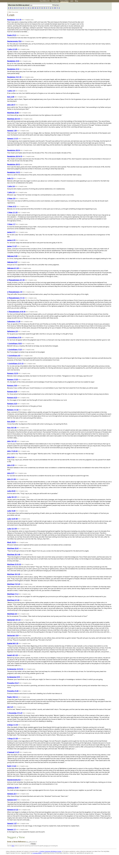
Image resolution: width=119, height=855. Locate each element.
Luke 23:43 (11, 491)
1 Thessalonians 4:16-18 (16, 312)
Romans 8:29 (12, 391)
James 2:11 (11, 232)
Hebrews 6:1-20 (13, 268)
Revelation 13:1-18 (14, 77)
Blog (76, 1)
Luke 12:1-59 (12, 529)
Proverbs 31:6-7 (13, 683)
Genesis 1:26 (12, 130)
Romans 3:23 (12, 404)
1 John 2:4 (11, 192)
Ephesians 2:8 (12, 331)
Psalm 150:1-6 (12, 697)
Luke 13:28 (11, 511)
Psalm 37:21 (11, 35)
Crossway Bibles (37, 853)
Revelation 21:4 (13, 69)
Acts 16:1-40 (11, 427)
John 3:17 (10, 473)
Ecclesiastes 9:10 (13, 677)
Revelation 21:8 (13, 61)
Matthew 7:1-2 (12, 594)
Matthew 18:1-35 (13, 574)
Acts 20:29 (11, 421)
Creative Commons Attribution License (50, 851)
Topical (64, 1)
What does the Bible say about (19, 5)
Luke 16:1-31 (12, 497)
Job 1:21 (10, 707)
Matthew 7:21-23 (13, 584)
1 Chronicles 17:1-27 (14, 713)
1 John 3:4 (11, 186)
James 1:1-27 (12, 246)
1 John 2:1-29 (12, 49)
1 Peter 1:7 (11, 224)
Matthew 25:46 (13, 113)
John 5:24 (10, 457)
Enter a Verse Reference (22, 841)
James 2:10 (11, 240)
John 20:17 (11, 105)
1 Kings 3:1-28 (12, 738)
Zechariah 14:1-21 (14, 620)
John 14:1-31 (12, 441)
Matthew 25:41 (13, 548)
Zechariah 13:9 (12, 635)
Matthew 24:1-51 (13, 119)
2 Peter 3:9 (11, 198)
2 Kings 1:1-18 (12, 725)
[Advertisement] (101, 16)
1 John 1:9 (11, 91)
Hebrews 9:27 (12, 262)
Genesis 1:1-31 (12, 138)
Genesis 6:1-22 (12, 810)
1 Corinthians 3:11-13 (15, 363)
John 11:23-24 (12, 451)
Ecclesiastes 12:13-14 (15, 669)
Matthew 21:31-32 (14, 564)
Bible (13, 846)
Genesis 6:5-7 (12, 800)
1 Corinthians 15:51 (14, 343)
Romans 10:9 (12, 385)
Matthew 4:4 (12, 614)
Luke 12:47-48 (12, 519)
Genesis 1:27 (12, 823)
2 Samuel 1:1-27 (13, 752)
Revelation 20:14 (13, 150)
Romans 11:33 (12, 379)
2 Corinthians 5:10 (14, 337)
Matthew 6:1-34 (13, 600)
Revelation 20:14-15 (14, 156)
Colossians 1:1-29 (13, 321)
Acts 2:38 (10, 97)
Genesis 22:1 (12, 794)
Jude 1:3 (10, 178)
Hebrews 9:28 (12, 256)
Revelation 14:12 (13, 172)
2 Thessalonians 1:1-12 (15, 298)
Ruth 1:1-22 (11, 766)
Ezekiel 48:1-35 (12, 643)
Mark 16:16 (11, 542)
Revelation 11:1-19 (14, 20)
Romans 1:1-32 (12, 410)
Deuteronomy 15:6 (14, 41)
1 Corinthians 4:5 (13, 355)
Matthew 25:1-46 (13, 554)
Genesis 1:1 (11, 829)
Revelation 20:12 (13, 164)
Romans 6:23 (12, 397)
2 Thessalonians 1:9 (14, 292)
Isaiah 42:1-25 (12, 655)
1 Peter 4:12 (11, 206)
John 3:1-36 (11, 479)
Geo (55, 1)
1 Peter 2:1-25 (12, 212)
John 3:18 (10, 465)
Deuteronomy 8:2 (13, 780)
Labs (71, 1)
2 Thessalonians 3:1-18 (15, 280)
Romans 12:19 (12, 373)
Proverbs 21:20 (12, 691)
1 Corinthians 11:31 (14, 349)
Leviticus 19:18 (12, 788)
